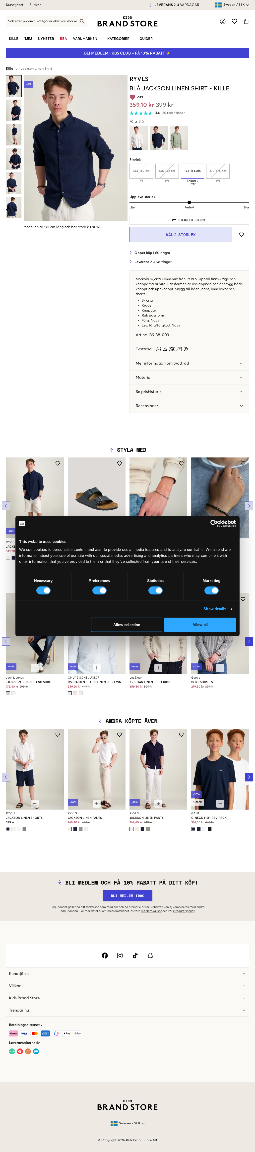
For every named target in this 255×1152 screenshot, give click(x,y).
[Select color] (8, 558)
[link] (127, 21)
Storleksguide (192, 220)
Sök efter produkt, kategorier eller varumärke (42, 21)
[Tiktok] (135, 956)
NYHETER (46, 39)
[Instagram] (120, 956)
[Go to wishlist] (234, 21)
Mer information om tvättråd (162, 363)
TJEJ (28, 39)
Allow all (200, 625)
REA (63, 39)
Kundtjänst (14, 5)
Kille (9, 68)
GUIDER (146, 39)
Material (143, 378)
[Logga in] (223, 21)
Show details (214, 609)
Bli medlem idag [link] (127, 895)
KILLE (13, 39)
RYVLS (138, 79)
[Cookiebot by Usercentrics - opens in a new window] (214, 523)
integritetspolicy (184, 911)
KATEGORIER (118, 39)
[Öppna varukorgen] (246, 21)
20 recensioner (173, 113)
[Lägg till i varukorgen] (35, 668)
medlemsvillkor (151, 911)
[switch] (99, 590)
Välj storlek (181, 235)
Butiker (35, 5)
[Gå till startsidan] (127, 21)
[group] (189, 175)
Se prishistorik (148, 392)
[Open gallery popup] (76, 148)
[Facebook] (105, 956)
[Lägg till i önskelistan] (241, 234)
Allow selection (126, 625)
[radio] (192, 171)
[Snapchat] (150, 956)
